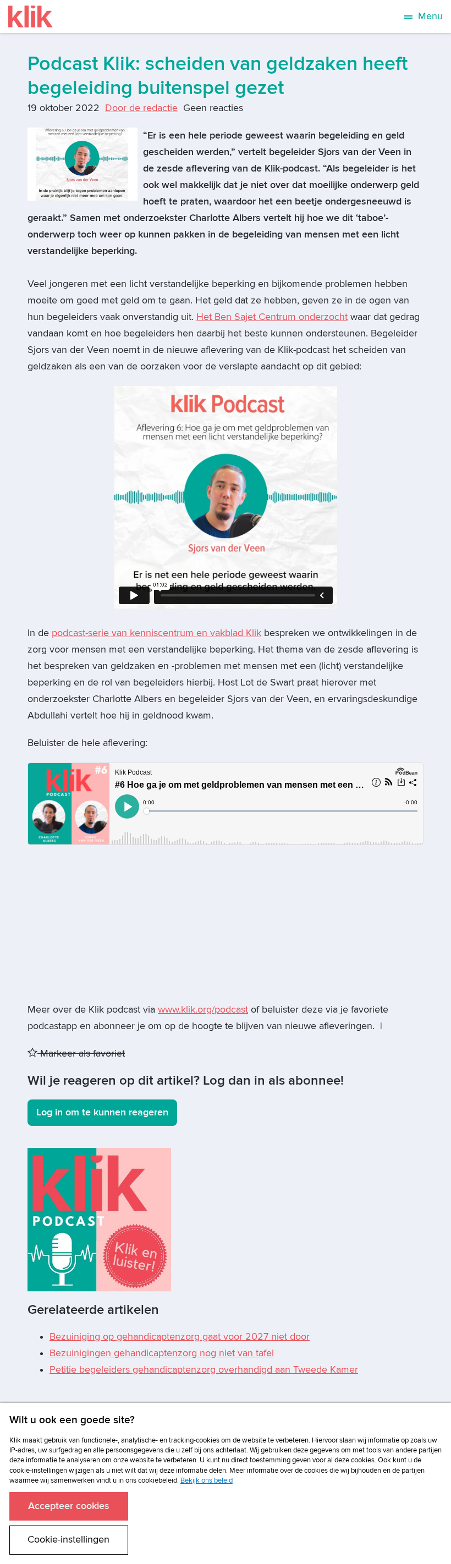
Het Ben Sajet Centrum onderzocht (272, 317)
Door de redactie (141, 108)
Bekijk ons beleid (206, 1480)
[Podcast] (99, 1219)
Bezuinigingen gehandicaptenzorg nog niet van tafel (162, 1353)
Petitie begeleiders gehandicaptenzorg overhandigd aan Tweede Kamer (204, 1369)
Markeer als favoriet (81, 1053)
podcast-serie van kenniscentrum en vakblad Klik (156, 633)
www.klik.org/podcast (203, 1009)
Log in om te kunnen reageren (102, 1112)
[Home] (30, 16)
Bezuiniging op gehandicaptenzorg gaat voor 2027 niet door (180, 1336)
